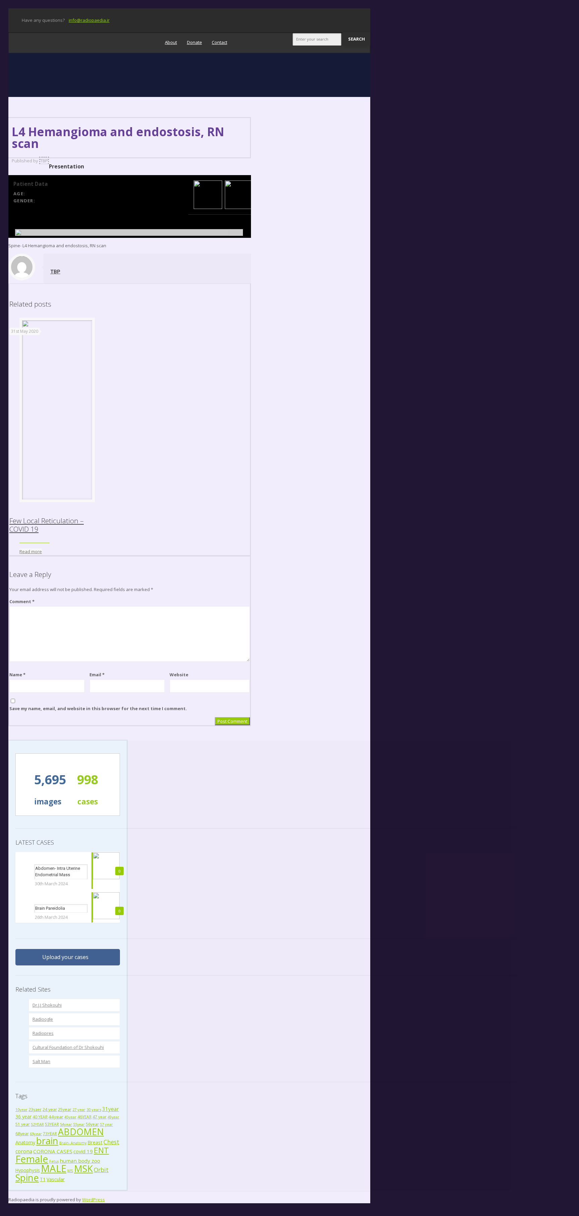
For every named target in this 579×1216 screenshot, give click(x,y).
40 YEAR (40, 1116)
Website (179, 675)
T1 (43, 1179)
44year (56, 1117)
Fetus (54, 1161)
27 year (78, 1109)
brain (47, 1140)
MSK (83, 1168)
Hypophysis (27, 1170)
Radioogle (43, 1019)
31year (110, 1109)
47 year (99, 1116)
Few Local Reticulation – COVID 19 (46, 525)
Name (17, 675)
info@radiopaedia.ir (89, 20)
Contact (219, 42)
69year (36, 1133)
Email (97, 675)
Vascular (56, 1179)
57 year (106, 1124)
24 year (50, 1109)
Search (356, 39)
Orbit (101, 1170)
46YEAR (84, 1116)
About (171, 42)
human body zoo (80, 1160)
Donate (194, 42)
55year (79, 1124)
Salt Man (41, 1061)
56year (92, 1124)
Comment (22, 601)
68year (22, 1133)
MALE (53, 1168)
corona (23, 1151)
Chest (111, 1142)
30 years (93, 1109)
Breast (95, 1142)
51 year (22, 1124)
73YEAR (50, 1133)
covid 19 (83, 1151)
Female (31, 1158)
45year (70, 1116)
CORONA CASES (52, 1151)
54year (66, 1124)
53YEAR (52, 1124)
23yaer (35, 1109)
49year (113, 1117)
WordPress (93, 1200)
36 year (23, 1116)
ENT (101, 1150)
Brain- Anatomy (72, 1143)
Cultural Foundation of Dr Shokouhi (68, 1047)
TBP (44, 161)
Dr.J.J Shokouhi (47, 1005)
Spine (27, 1177)
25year (64, 1109)
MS (70, 1170)
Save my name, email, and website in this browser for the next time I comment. (98, 708)
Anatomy (25, 1142)
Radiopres (43, 1033)
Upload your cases (65, 957)
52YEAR (37, 1124)
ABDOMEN (81, 1131)
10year (21, 1109)
